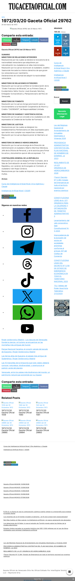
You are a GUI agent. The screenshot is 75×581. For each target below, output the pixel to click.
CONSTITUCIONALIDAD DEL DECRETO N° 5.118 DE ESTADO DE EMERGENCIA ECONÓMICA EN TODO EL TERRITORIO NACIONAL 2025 (61, 271)
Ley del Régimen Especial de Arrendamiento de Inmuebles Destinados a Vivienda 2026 (35, 543)
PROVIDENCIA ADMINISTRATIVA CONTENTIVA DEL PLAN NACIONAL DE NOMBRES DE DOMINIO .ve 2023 (61, 150)
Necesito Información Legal (62, 114)
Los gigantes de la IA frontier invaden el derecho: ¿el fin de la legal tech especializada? (36, 517)
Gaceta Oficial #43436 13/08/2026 (16, 484)
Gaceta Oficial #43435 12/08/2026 (16, 487)
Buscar (56, 97)
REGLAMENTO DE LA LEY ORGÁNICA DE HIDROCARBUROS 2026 (61, 168)
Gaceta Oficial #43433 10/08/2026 (16, 494)
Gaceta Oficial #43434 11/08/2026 (16, 491)
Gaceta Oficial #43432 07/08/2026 (16, 497)
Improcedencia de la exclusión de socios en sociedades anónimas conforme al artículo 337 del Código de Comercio (61, 245)
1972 (3, 17)
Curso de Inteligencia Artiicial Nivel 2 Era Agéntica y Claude (25, 446)
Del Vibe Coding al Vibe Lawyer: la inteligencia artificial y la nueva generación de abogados (37, 520)
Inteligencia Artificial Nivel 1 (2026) (16, 191)
